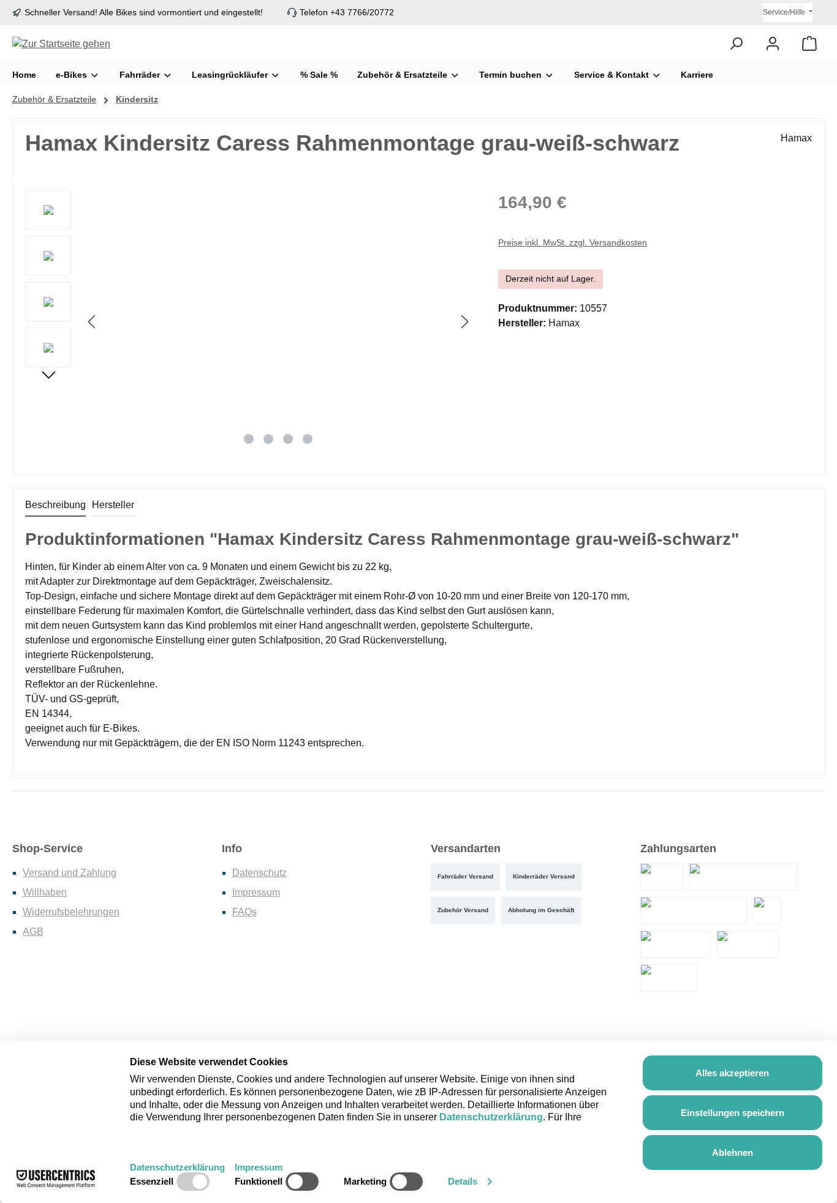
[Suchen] (736, 43)
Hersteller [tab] (113, 505)
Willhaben (45, 892)
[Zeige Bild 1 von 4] (249, 439)
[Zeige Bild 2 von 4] (268, 439)
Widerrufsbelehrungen (71, 912)
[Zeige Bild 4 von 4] (307, 439)
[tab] (55, 506)
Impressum (256, 892)
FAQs (244, 912)
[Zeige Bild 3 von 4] (288, 439)
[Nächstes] (464, 322)
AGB (33, 931)
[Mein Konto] (772, 43)
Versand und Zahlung (69, 873)
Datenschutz (259, 873)
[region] (249, 321)
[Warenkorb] (809, 43)
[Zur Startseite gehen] (61, 43)
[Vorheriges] (92, 322)
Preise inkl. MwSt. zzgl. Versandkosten (572, 242)
